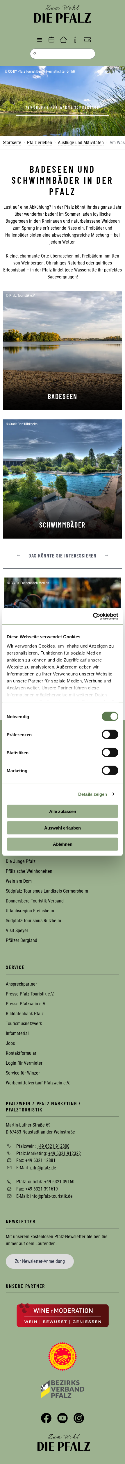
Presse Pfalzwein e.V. (26, 1004)
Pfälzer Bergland (21, 940)
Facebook (46, 1418)
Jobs (10, 1043)
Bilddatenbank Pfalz (25, 1013)
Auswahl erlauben (62, 827)
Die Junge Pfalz (20, 861)
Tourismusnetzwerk (24, 1023)
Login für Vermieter (24, 1063)
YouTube (62, 1418)
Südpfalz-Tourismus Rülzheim (33, 920)
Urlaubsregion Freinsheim (30, 911)
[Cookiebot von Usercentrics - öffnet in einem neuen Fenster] (92, 616)
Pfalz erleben (39, 142)
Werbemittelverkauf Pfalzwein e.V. (38, 1083)
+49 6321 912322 (64, 1153)
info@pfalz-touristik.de (51, 1196)
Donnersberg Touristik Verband (35, 901)
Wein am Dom (19, 881)
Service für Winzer (23, 1073)
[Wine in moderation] (63, 1315)
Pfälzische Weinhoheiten (29, 871)
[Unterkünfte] (63, 40)
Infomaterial (17, 1033)
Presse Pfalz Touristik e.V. (30, 994)
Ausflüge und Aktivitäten (81, 142)
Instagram (79, 1418)
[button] (19, 555)
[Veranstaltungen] (51, 40)
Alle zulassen (62, 811)
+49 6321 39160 (59, 1181)
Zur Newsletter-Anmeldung (40, 1261)
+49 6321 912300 (53, 1146)
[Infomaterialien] (75, 40)
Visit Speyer (17, 930)
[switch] (110, 734)
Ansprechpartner (21, 984)
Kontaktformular (21, 1053)
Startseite (12, 142)
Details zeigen (92, 793)
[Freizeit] (87, 40)
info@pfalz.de (43, 1167)
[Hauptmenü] (39, 40)
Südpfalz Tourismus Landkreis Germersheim (47, 891)
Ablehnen (62, 844)
